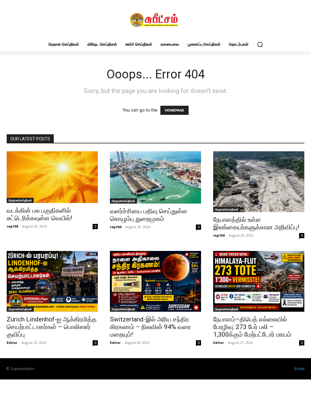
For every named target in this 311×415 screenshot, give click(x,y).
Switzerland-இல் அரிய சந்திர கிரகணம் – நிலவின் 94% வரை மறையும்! (150, 327)
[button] (260, 44)
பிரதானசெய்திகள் (20, 200)
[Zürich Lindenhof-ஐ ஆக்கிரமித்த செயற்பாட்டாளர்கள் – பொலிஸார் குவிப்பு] (52, 281)
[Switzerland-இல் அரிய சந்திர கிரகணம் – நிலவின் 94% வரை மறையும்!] (155, 281)
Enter (299, 368)
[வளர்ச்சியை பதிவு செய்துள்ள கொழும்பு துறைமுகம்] (155, 177)
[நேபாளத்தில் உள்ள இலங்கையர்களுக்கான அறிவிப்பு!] (258, 181)
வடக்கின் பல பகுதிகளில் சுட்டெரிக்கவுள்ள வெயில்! (39, 214)
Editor (12, 342)
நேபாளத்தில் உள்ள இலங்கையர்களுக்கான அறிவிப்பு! (256, 223)
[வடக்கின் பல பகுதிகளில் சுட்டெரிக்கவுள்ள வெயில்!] (52, 177)
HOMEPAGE (174, 110)
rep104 (12, 226)
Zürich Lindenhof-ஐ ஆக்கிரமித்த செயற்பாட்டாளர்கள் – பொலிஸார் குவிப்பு (52, 327)
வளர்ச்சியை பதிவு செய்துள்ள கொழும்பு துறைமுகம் (148, 215)
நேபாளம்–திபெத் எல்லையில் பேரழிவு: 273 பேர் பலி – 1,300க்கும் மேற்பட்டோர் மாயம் (252, 327)
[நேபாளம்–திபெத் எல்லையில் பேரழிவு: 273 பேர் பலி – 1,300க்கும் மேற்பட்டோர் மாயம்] (258, 281)
